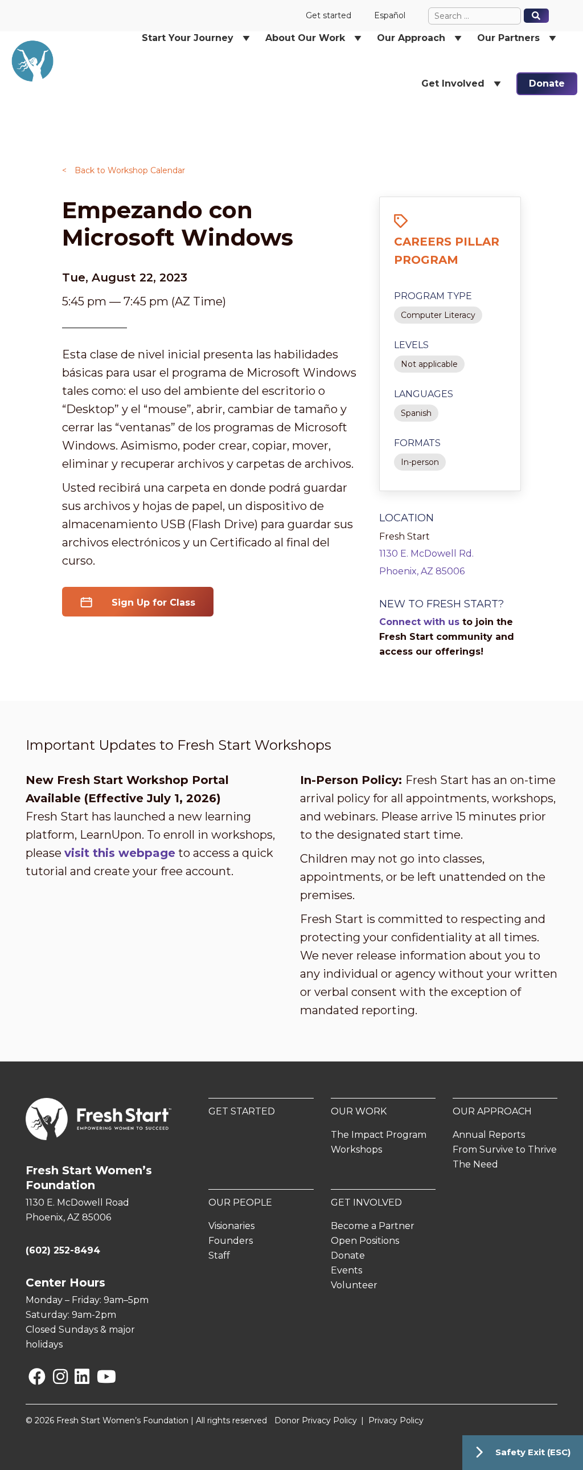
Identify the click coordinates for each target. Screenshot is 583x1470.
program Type (433, 296)
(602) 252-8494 (63, 1250)
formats (417, 443)
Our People (240, 1202)
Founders (230, 1240)
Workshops (356, 1149)
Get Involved (366, 1202)
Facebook (30, 1376)
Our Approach (492, 1111)
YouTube (99, 1376)
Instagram (55, 1376)
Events (346, 1270)
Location (406, 518)
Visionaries (231, 1225)
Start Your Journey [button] (187, 37)
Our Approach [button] (411, 37)
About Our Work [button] (305, 37)
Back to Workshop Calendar (123, 170)
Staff (219, 1255)
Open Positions (365, 1240)
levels (411, 345)
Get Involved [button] (453, 83)
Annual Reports (489, 1134)
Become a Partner (372, 1225)
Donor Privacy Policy (315, 1420)
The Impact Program (378, 1134)
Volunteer (354, 1285)
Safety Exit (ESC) (532, 1452)
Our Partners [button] (508, 37)
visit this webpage (119, 853)
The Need (475, 1164)
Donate (547, 83)
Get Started (241, 1111)
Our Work (359, 1111)
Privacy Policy (396, 1420)
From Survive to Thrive (505, 1149)
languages (423, 394)
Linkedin (77, 1376)
